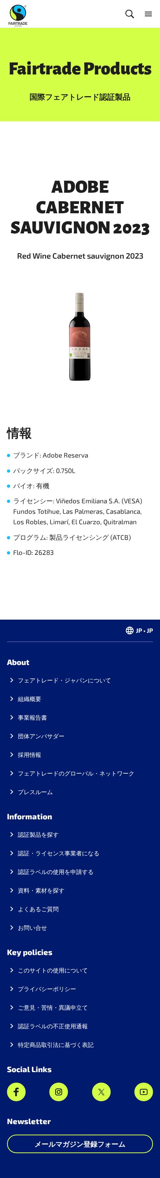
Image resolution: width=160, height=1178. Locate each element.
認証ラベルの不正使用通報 (53, 1026)
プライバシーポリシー (47, 988)
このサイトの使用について (53, 970)
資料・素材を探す (41, 890)
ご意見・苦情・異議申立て (53, 1007)
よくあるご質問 (38, 908)
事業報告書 (32, 717)
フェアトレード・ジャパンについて (64, 680)
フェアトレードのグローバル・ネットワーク (76, 773)
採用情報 (29, 754)
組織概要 (29, 698)
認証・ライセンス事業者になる (58, 853)
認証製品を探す (38, 834)
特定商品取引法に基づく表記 (56, 1044)
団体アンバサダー (41, 735)
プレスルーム (35, 791)
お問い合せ (32, 927)
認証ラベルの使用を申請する (56, 871)
